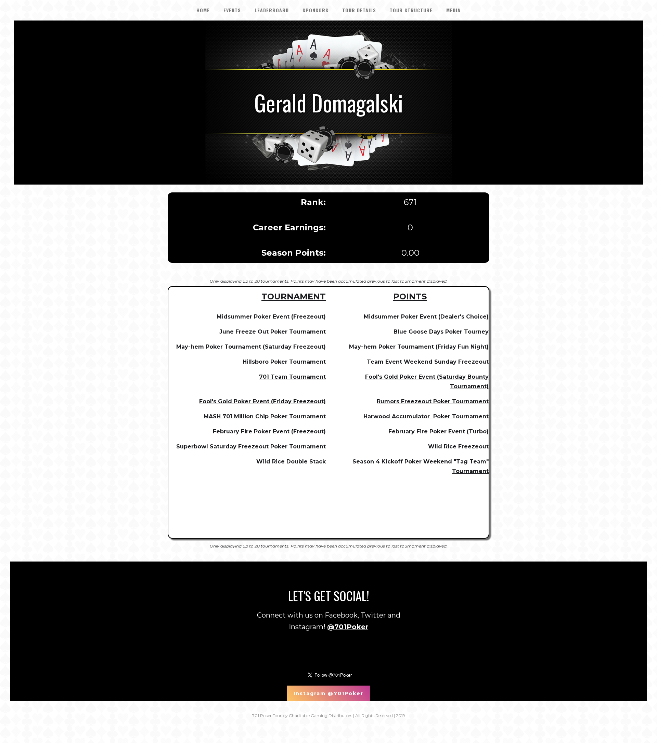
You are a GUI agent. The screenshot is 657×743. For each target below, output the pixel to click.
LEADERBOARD (272, 10)
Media (453, 10)
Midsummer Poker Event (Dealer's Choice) (426, 316)
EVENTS (232, 10)
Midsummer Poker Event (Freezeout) (271, 316)
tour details (359, 10)
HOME (203, 10)
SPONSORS (315, 10)
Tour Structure (411, 10)
